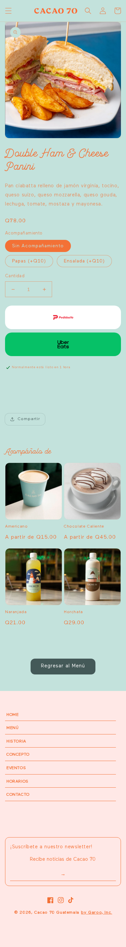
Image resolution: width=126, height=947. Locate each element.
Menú (12, 728)
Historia (16, 741)
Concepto (18, 755)
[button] (8, 10)
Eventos (16, 768)
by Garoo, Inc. (96, 912)
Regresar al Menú (63, 665)
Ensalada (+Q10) (84, 261)
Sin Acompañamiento (38, 246)
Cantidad (15, 276)
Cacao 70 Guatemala (56, 912)
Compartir (29, 419)
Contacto (18, 795)
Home (12, 715)
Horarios (17, 782)
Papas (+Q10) (29, 261)
